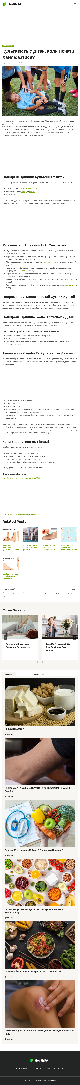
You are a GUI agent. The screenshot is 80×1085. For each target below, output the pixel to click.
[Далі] (74, 637)
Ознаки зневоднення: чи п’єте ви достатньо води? (19, 592)
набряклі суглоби (51, 262)
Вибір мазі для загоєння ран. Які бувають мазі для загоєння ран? (39, 1032)
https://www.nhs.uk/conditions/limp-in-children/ (21, 514)
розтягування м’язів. (31, 188)
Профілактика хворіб (54, 1069)
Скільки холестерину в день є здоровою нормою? (34, 850)
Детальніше (9, 735)
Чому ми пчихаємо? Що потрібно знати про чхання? (57, 647)
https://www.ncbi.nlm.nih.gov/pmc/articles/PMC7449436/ (25, 478)
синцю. (32, 191)
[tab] (35, 662)
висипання (21, 270)
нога (52, 409)
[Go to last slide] (6, 637)
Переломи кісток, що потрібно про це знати (60, 591)
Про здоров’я (22, 1069)
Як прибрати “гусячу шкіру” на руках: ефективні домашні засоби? (38, 790)
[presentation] (20, 627)
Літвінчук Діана (10, 63)
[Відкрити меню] (75, 4)
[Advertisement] (40, 24)
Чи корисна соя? (14, 728)
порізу (24, 191)
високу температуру (34, 465)
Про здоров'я (8, 46)
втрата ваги (68, 285)
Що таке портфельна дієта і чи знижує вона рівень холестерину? (34, 911)
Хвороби (37, 1069)
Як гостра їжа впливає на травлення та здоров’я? (33, 971)
